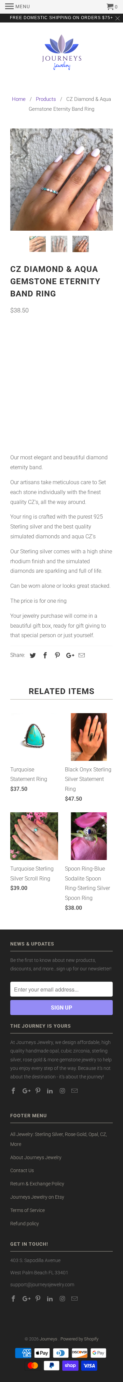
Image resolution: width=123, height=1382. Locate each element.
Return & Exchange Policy (37, 1183)
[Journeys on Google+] (26, 1090)
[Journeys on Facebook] (14, 1090)
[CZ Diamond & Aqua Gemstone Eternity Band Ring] (61, 179)
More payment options (62, 431)
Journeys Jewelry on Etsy (37, 1197)
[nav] (17, 7)
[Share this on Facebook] (44, 655)
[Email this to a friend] (80, 655)
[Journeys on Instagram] (63, 1090)
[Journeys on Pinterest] (38, 1090)
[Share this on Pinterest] (56, 655)
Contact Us (22, 1170)
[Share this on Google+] (68, 655)
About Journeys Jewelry (36, 1157)
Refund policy (24, 1223)
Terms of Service (27, 1210)
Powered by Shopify (79, 1338)
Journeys (49, 1338)
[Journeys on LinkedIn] (50, 1090)
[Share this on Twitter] (31, 655)
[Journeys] (61, 55)
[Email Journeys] (75, 1090)
